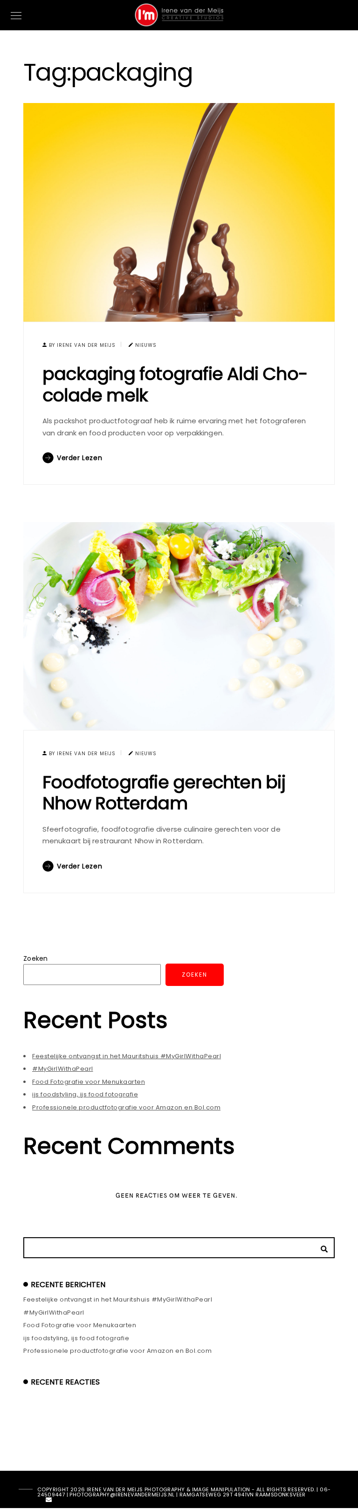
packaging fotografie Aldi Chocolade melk (175, 384)
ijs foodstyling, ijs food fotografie (85, 1094)
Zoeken (35, 958)
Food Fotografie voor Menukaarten (88, 1081)
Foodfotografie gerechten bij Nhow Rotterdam (164, 793)
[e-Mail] (49, 1501)
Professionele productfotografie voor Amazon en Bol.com (126, 1107)
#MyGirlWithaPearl (62, 1068)
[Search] (320, 1246)
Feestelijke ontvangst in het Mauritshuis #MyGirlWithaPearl (126, 1056)
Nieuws (146, 345)
